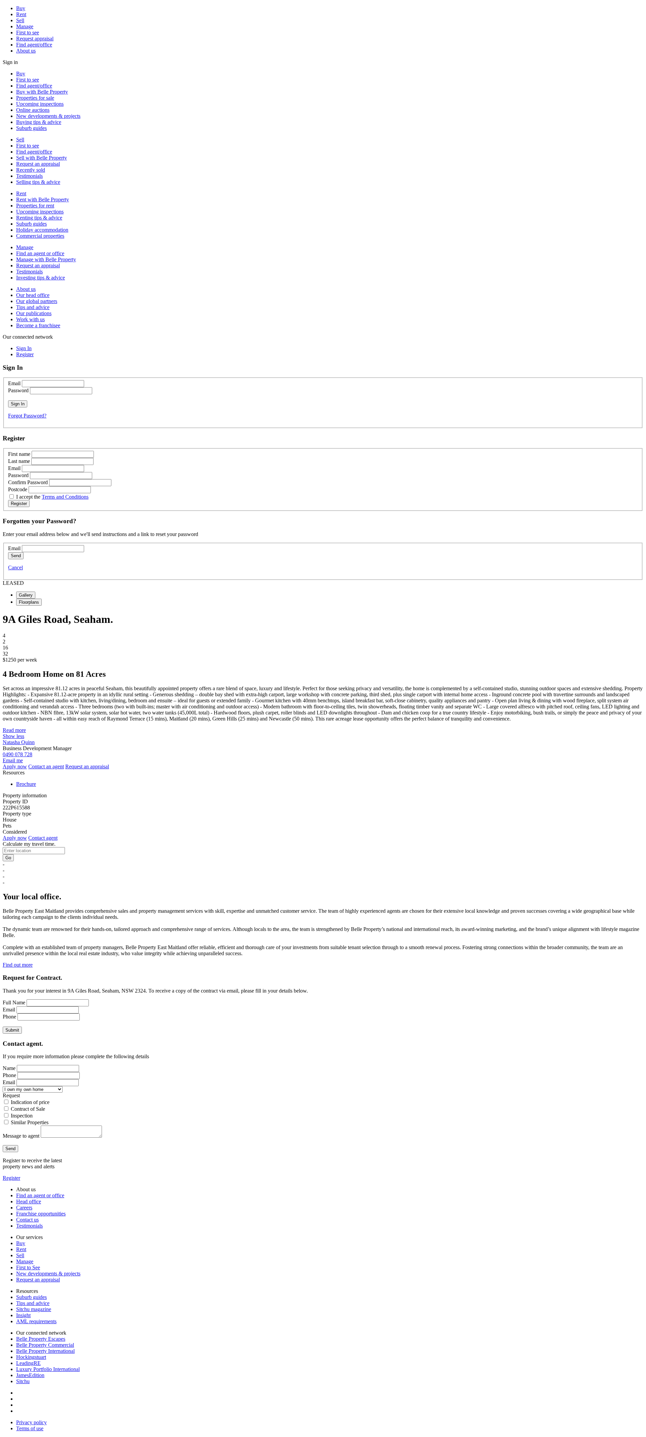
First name (19, 454)
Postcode (17, 489)
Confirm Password (28, 482)
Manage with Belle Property (46, 259)
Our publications (33, 313)
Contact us (27, 1220)
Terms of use (29, 1428)
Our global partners (36, 301)
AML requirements (36, 1321)
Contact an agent (46, 766)
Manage (24, 26)
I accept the (52, 497)
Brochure (26, 784)
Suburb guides (31, 128)
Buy (20, 8)
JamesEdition (30, 1375)
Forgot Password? (27, 416)
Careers (24, 1207)
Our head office (32, 295)
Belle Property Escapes (40, 1339)
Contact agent (43, 838)
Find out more (18, 965)
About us (26, 51)
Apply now (15, 766)
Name (9, 1068)
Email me (13, 760)
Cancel (15, 567)
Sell (20, 20)
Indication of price (30, 1102)
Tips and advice (32, 307)
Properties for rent (35, 205)
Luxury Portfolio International (48, 1369)
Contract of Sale (28, 1109)
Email (14, 383)
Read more (14, 730)
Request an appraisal (38, 164)
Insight (23, 1315)
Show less (13, 736)
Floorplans (29, 602)
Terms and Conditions (65, 497)
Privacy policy (31, 1422)
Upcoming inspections (40, 104)
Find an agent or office (40, 253)
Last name (19, 461)
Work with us (30, 319)
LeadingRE (28, 1363)
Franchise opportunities (41, 1213)
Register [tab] (25, 354)
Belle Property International (45, 1351)
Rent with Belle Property (42, 199)
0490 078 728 (17, 754)
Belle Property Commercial (45, 1345)
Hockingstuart (31, 1357)
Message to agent (21, 1136)
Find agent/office (34, 44)
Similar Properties (29, 1122)
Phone (9, 1017)
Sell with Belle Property (41, 158)
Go (8, 857)
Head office (28, 1201)
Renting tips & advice (39, 218)
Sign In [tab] (24, 348)
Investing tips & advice (40, 277)
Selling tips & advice (38, 182)
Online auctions (32, 110)
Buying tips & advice (38, 122)
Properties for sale (35, 98)
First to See (28, 1267)
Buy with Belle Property (42, 92)
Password (18, 390)
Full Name (14, 1002)
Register (11, 1178)
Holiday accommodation (42, 230)
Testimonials (29, 176)
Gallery (26, 595)
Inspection (22, 1115)
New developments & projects (48, 116)
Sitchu (23, 1381)
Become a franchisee (38, 325)
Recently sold (30, 170)
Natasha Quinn (19, 742)
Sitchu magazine (33, 1309)
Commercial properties (40, 236)
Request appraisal (34, 38)
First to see (27, 32)
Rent (21, 14)
